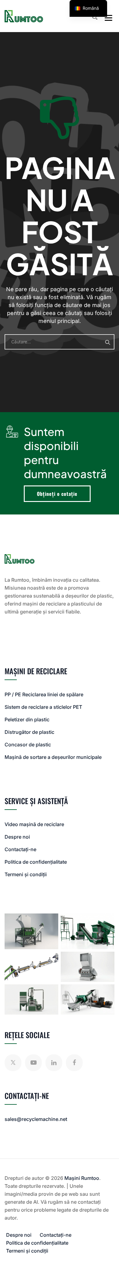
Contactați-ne (20, 849)
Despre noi (17, 837)
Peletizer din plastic (27, 719)
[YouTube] (33, 1062)
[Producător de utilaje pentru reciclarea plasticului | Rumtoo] (24, 16)
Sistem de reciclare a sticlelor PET (43, 707)
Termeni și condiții (26, 874)
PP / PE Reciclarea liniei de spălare (44, 694)
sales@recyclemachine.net (36, 1119)
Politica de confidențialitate (36, 862)
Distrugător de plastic (29, 732)
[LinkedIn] (53, 1062)
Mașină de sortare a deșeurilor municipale (53, 757)
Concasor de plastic (28, 744)
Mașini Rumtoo (81, 1178)
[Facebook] (74, 1062)
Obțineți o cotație (57, 493)
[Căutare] (94, 17)
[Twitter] (13, 1062)
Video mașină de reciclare (34, 824)
